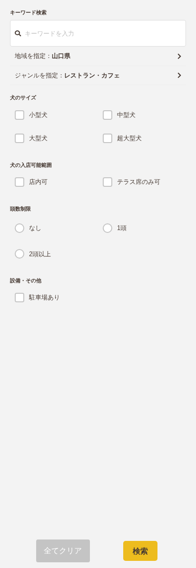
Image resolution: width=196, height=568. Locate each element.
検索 (140, 551)
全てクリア (63, 551)
